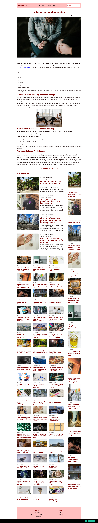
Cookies (49, 5)
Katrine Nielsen (49, 234)
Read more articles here (49, 168)
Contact (54, 5)
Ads (40, 5)
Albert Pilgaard (49, 177)
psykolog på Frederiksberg (24, 67)
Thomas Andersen (50, 214)
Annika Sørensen (30, 15)
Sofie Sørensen (49, 195)
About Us (44, 5)
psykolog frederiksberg (75, 15)
